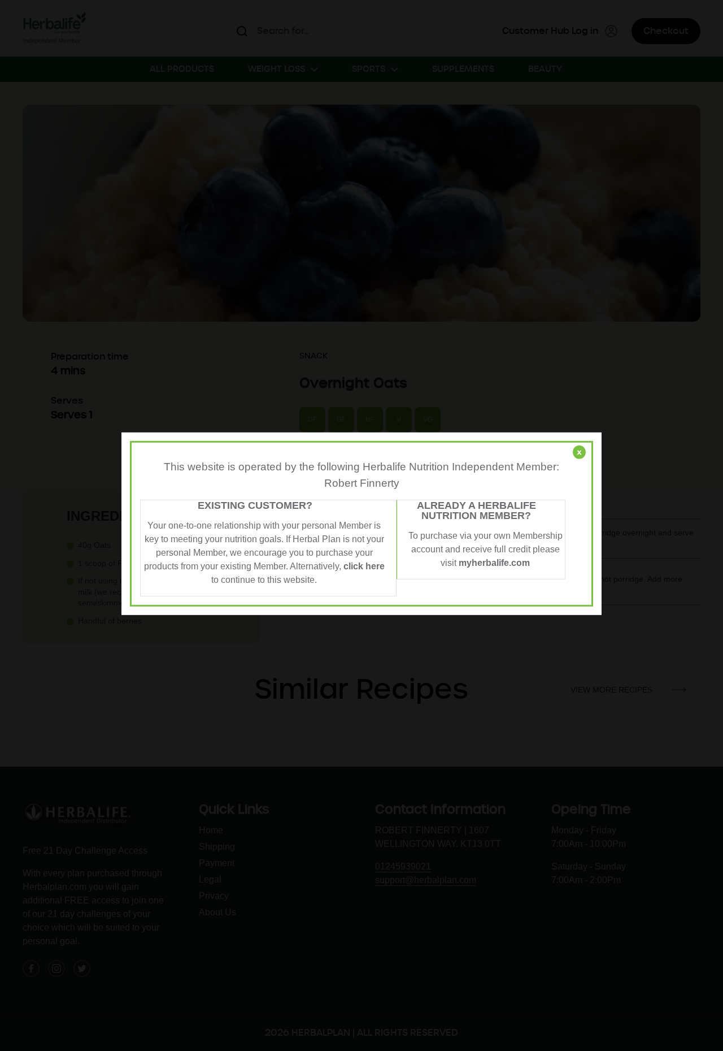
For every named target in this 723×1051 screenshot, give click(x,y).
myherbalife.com (494, 563)
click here (364, 566)
